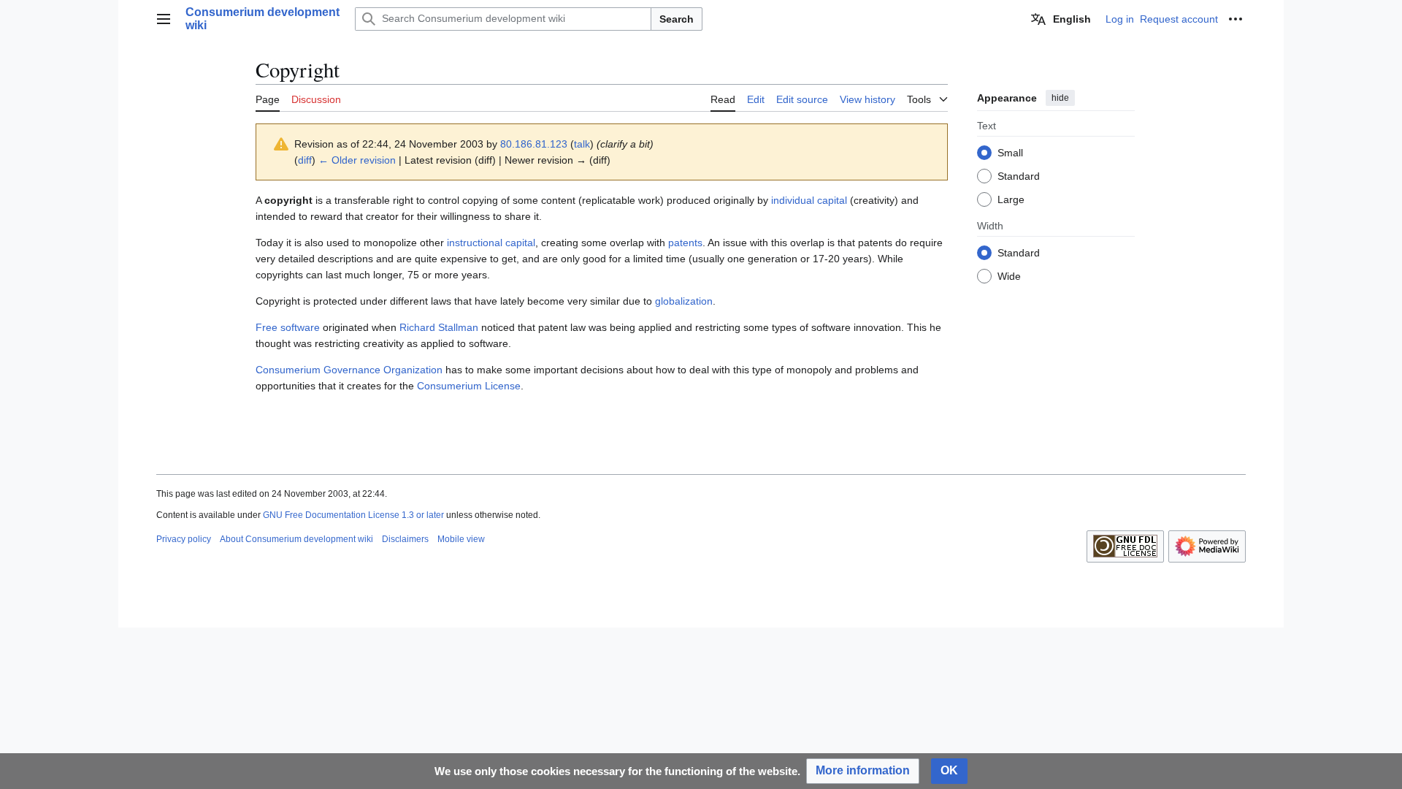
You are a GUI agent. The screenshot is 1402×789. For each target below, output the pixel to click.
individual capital (809, 200)
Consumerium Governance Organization (349, 370)
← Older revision (357, 160)
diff (305, 160)
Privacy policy (183, 539)
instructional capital (491, 242)
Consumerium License (469, 386)
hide (1060, 98)
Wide (1009, 276)
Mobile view (461, 539)
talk (582, 144)
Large (1010, 199)
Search (676, 19)
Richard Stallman (438, 327)
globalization (684, 301)
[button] (163, 19)
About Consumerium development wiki (296, 539)
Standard (1018, 176)
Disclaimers (405, 539)
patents (685, 242)
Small (1010, 153)
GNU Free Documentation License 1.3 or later (353, 515)
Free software (288, 327)
